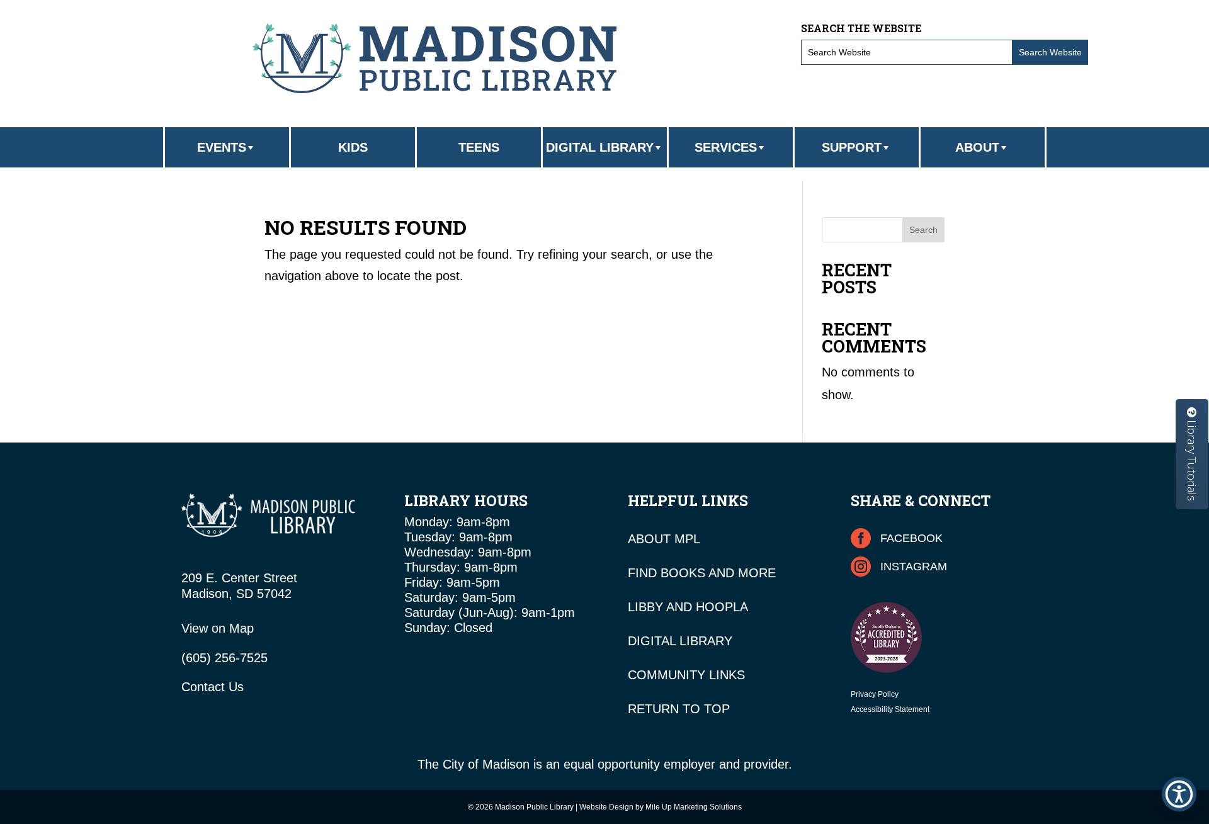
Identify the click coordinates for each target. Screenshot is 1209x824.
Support (852, 147)
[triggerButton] (1179, 794)
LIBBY (645, 607)
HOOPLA (722, 607)
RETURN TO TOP (679, 709)
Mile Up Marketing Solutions (693, 807)
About (977, 147)
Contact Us (212, 687)
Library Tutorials (1192, 459)
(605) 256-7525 (224, 658)
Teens (478, 147)
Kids (353, 147)
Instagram (913, 566)
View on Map (217, 628)
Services (726, 147)
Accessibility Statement (890, 709)
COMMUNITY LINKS (686, 675)
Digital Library (600, 147)
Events (221, 147)
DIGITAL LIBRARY (680, 641)
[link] (434, 58)
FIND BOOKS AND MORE (702, 573)
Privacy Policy (875, 694)
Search (923, 230)
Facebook (911, 538)
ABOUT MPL (664, 539)
